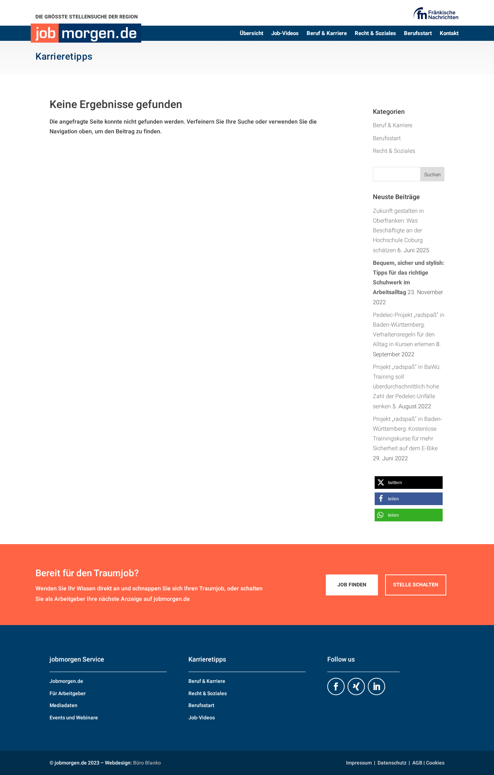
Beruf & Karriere (327, 34)
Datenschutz (392, 763)
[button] (409, 482)
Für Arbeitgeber (68, 693)
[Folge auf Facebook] (336, 686)
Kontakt (449, 34)
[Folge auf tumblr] (356, 686)
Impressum (359, 763)
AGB (417, 763)
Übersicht (251, 34)
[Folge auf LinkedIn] (376, 686)
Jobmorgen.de (66, 681)
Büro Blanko (147, 763)
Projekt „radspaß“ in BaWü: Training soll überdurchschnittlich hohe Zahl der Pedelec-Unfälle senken (406, 387)
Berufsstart (418, 34)
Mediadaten (63, 705)
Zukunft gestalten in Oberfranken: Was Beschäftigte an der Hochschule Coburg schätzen (398, 231)
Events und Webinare (74, 718)
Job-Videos (285, 34)
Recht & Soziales (375, 34)
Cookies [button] (435, 763)
